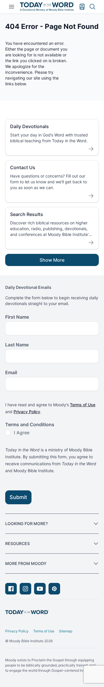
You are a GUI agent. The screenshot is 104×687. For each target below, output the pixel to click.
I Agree (21, 432)
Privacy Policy (27, 411)
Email (11, 372)
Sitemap (65, 631)
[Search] (92, 6)
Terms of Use (82, 404)
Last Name (17, 345)
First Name (17, 317)
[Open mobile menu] (11, 6)
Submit (18, 497)
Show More (52, 260)
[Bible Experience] (82, 6)
